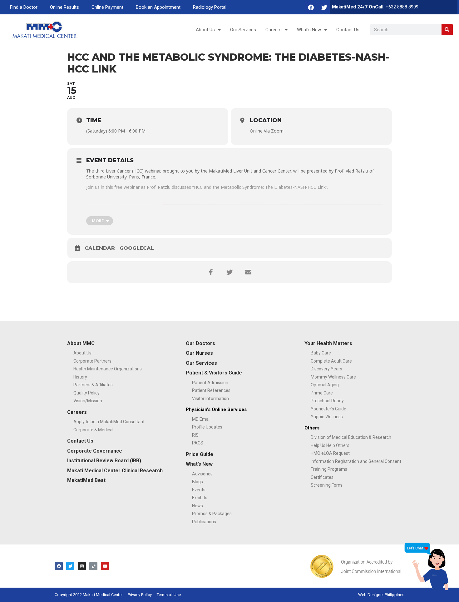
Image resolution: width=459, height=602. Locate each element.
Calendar (100, 248)
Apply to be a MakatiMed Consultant (109, 421)
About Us (205, 30)
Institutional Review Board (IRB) (104, 461)
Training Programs (329, 469)
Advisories (202, 473)
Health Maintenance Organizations (107, 368)
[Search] (447, 29)
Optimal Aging (325, 384)
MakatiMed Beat (86, 480)
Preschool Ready (327, 400)
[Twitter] (324, 7)
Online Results (64, 7)
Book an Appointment (158, 7)
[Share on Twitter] (229, 272)
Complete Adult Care (331, 361)
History (80, 376)
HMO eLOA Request (330, 453)
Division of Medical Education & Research (351, 437)
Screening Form (326, 485)
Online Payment (107, 7)
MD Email (201, 419)
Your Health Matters (328, 343)
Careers (273, 30)
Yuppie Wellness (327, 416)
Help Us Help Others (330, 445)
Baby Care (321, 352)
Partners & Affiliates (93, 384)
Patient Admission (210, 382)
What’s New (309, 30)
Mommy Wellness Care (333, 376)
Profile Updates (207, 426)
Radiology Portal (209, 7)
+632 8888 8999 (402, 7)
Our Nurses (199, 353)
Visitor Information (210, 398)
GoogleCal (137, 248)
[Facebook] (311, 7)
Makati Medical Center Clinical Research (115, 471)
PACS (197, 442)
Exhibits (199, 497)
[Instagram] (82, 566)
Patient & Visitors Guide (214, 373)
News (197, 505)
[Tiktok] (93, 566)
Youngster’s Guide (328, 408)
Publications (204, 521)
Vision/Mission (87, 400)
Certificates (322, 477)
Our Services (243, 30)
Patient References (211, 390)
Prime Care (322, 392)
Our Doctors (200, 343)
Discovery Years (326, 368)
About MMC (81, 343)
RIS (195, 435)
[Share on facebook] (211, 272)
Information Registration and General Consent (356, 461)
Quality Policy (86, 392)
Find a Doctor (23, 7)
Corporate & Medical (93, 429)
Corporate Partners (92, 361)
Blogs (197, 481)
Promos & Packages (212, 513)
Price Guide (199, 454)
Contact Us (347, 30)
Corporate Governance (94, 451)
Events (198, 489)
